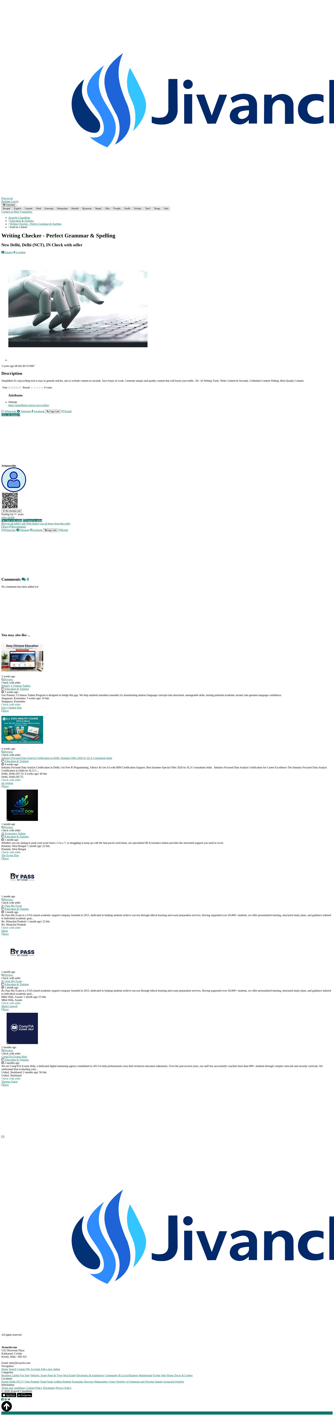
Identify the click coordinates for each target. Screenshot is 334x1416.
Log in (14, 201)
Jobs (163, 1375)
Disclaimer (49, 1387)
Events (156, 1375)
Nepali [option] (98, 208)
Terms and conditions (13, 1387)
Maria (4, 930)
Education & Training (17, 688)
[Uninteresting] (10, 387)
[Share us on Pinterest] (6, 1399)
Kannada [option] (49, 208)
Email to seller (34, 520)
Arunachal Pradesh (173, 1381)
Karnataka (77, 1381)
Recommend (19, 526)
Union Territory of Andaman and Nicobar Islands (135, 1381)
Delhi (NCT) (16, 1381)
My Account (33, 1369)
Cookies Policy (34, 1387)
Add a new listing (50, 1369)
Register (5, 201)
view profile (8, 517)
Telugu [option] (157, 208)
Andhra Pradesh (62, 1381)
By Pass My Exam (11, 905)
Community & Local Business (121, 1375)
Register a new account (100, 1412)
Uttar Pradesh (31, 1381)
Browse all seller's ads (13, 523)
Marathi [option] (75, 208)
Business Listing (10, 1375)
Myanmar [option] (87, 208)
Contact (21, 1369)
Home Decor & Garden (180, 1375)
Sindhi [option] (127, 208)
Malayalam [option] (62, 208)
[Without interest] (9, 387)
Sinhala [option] (137, 208)
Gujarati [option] (29, 208)
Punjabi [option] (117, 208)
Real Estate (69, 1375)
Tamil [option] (147, 208)
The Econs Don (10, 855)
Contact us (7, 211)
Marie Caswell (9, 1006)
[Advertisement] (105, 443)
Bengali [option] (6, 208)
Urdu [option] (166, 208)
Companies (26, 211)
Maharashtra (101, 1381)
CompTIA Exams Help (14, 1056)
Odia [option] (107, 208)
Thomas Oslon (9, 1081)
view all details (9, 414)
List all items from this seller (54, 523)
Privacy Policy (63, 1387)
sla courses (7, 783)
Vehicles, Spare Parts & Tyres (46, 1375)
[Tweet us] (9, 1399)
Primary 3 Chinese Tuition (15, 685)
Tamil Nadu (46, 1381)
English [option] (17, 208)
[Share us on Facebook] (2, 1399)
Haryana (88, 1381)
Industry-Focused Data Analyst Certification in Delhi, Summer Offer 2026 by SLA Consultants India (56, 758)
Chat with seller (13, 520)
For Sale (24, 1375)
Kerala (5, 1381)
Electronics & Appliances (90, 1375)
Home (4, 1369)
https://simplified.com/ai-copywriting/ (28, 405)
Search (12, 1369)
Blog (16, 211)
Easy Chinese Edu (11, 707)
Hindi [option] (38, 208)
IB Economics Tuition (13, 833)
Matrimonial (145, 1375)
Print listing (32, 523)
